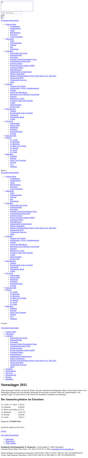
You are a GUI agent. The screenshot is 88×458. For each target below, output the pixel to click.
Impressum (9, 439)
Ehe (11, 47)
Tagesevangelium (16, 37)
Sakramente (10, 39)
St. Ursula (13, 150)
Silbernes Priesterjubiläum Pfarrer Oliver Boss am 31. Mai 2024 (33, 76)
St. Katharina (15, 142)
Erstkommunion (16, 43)
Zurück (3, 431)
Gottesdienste (15, 26)
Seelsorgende (15, 123)
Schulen (13, 90)
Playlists (13, 162)
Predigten (13, 156)
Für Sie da (9, 121)
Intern (12, 82)
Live (11, 164)
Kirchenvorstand (16, 63)
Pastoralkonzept (16, 70)
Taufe (12, 41)
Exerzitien (13, 35)
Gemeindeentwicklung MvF (20, 61)
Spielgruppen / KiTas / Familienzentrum (24, 88)
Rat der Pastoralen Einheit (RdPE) (22, 66)
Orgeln (12, 119)
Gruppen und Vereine (18, 86)
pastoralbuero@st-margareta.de (62, 449)
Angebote (9, 84)
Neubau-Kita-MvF (17, 78)
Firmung (13, 45)
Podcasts (13, 158)
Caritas (12, 103)
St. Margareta (15, 144)
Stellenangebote (16, 105)
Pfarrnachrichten (16, 55)
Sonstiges (13, 167)
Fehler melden (11, 443)
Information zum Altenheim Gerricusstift (24, 94)
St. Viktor (13, 152)
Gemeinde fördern (16, 68)
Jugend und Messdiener (18, 92)
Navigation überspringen (10, 20)
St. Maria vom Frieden (18, 146)
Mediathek (9, 154)
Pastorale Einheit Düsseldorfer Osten (23, 59)
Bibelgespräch (15, 33)
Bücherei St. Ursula (17, 99)
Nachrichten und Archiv (19, 53)
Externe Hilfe (15, 125)
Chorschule (14, 115)
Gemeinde (9, 51)
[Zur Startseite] (44, 6)
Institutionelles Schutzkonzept (21, 72)
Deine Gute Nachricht (18, 160)
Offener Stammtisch (17, 74)
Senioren (13, 96)
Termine (13, 111)
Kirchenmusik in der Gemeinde (21, 113)
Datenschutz (10, 441)
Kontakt (13, 134)
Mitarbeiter (14, 127)
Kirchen (8, 138)
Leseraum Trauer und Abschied (21, 101)
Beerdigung (14, 49)
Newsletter (14, 57)
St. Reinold (14, 148)
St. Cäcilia (14, 140)
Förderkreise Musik (17, 117)
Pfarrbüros (14, 129)
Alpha (12, 30)
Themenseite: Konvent (18, 80)
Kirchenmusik (11, 109)
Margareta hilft (11, 136)
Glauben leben (11, 24)
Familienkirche (15, 28)
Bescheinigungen (16, 132)
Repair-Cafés (15, 107)
